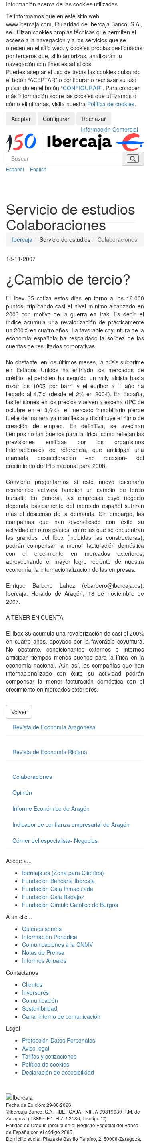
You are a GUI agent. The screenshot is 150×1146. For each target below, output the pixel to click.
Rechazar (94, 119)
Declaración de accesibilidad (58, 1072)
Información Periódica (49, 937)
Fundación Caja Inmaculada (57, 889)
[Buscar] (133, 158)
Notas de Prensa (43, 952)
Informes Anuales (44, 960)
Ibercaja (22, 239)
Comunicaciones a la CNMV (57, 944)
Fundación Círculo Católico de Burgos (70, 905)
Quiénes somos (42, 929)
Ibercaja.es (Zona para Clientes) (63, 873)
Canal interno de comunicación (61, 1016)
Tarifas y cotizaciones (49, 1056)
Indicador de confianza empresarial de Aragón (71, 824)
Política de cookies (110, 104)
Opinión (22, 792)
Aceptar (21, 119)
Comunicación (40, 1000)
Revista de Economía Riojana (49, 752)
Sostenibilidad (39, 1008)
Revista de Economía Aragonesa (54, 727)
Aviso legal (35, 1048)
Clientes (32, 984)
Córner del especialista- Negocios (55, 840)
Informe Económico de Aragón (51, 808)
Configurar (56, 119)
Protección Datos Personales (58, 1040)
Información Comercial (109, 129)
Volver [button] (19, 712)
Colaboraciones (32, 776)
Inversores (35, 992)
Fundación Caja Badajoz (53, 897)
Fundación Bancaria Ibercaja (58, 881)
